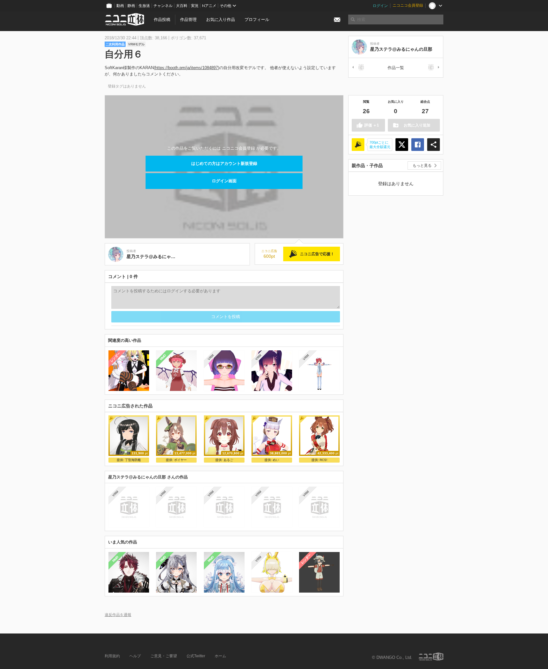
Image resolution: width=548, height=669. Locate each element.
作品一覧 (396, 67)
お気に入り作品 (220, 19)
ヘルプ (135, 656)
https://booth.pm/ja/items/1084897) (187, 67)
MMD (163, 357)
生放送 (144, 6)
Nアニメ (209, 6)
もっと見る (422, 165)
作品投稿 (162, 19)
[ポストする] (401, 144)
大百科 (181, 6)
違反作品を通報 (118, 615)
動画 (120, 6)
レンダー (115, 357)
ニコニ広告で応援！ (317, 254)
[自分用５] (432, 67)
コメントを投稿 (225, 316)
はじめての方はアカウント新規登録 (224, 163)
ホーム (220, 656)
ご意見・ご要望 (163, 656)
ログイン (380, 6)
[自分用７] (359, 67)
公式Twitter (195, 656)
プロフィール (257, 19)
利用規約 (112, 656)
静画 (131, 6)
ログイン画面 (224, 181)
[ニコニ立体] (431, 656)
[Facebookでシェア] (417, 144)
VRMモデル (136, 44)
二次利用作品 (115, 44)
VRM (210, 357)
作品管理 (188, 19)
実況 (195, 6)
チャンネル (163, 6)
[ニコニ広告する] (358, 144)
